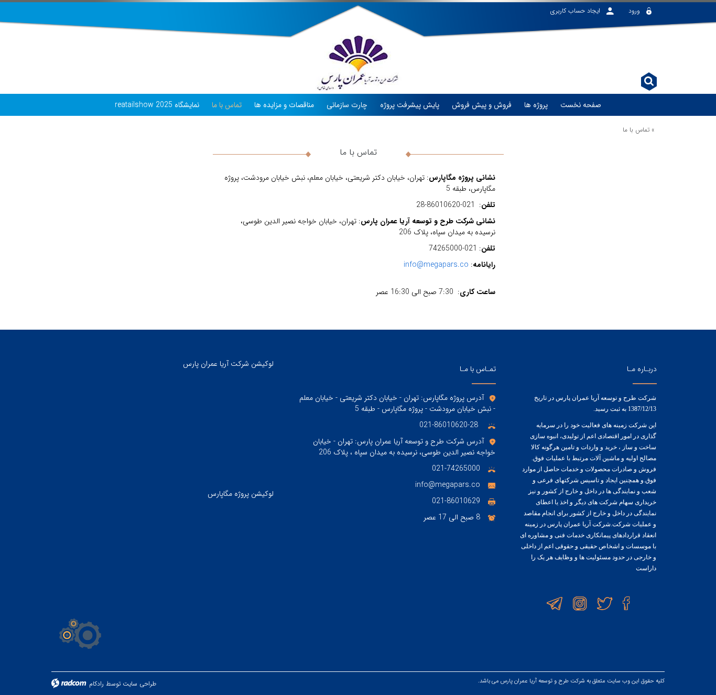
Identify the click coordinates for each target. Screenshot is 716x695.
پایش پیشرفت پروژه (409, 105)
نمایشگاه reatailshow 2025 (157, 105)
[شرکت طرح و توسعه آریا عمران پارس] (358, 56)
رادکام (96, 684)
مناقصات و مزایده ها (284, 105)
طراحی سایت (139, 684)
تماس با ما (227, 105)
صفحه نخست (580, 105)
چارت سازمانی (347, 105)
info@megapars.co (436, 264)
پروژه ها (536, 105)
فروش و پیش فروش (482, 105)
